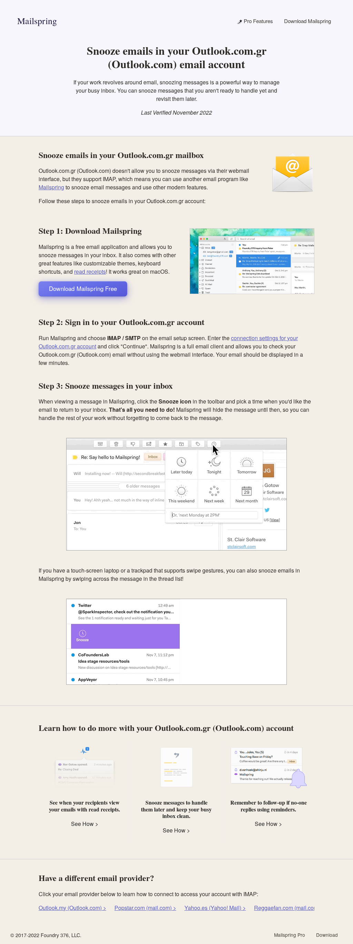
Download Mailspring (307, 20)
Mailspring (37, 21)
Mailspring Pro (289, 934)
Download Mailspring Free (83, 288)
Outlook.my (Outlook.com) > (72, 908)
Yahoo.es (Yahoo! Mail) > (215, 908)
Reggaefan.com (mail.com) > (289, 908)
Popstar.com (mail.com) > (145, 908)
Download (327, 934)
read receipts (90, 271)
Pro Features (257, 20)
